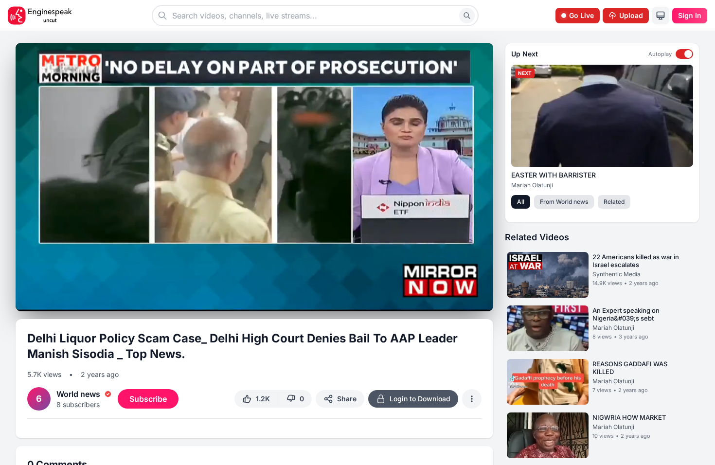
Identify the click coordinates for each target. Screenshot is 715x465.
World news (78, 394)
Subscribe (148, 399)
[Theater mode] (466, 300)
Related (614, 201)
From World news (564, 201)
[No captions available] (431, 300)
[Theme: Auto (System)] (660, 15)
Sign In (689, 15)
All (520, 201)
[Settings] (448, 298)
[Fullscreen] (483, 300)
